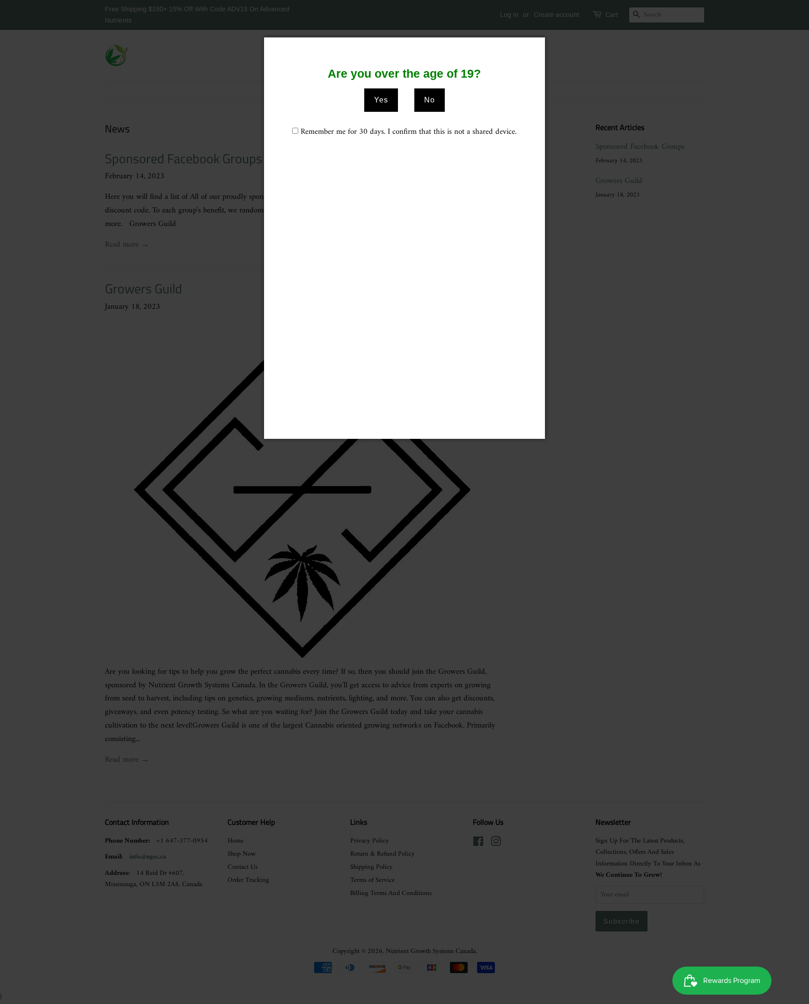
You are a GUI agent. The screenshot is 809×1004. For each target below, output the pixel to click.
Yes (381, 100)
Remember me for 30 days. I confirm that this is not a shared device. (408, 132)
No (429, 100)
